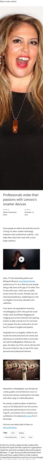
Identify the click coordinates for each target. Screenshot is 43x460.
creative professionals (11, 437)
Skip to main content (8, 1)
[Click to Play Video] (21, 259)
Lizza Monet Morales (27, 281)
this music (28, 416)
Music (30, 437)
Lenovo (23, 437)
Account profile (21, 452)
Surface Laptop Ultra (30, 445)
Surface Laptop (16, 445)
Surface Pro (4, 445)
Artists (13, 433)
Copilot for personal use (9, 450)
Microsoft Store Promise (27, 457)
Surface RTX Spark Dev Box (10, 447)
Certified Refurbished (8, 457)
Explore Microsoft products (30, 450)
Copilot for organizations (32, 447)
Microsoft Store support (9, 455)
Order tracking (32, 455)
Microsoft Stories (10, 427)
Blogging (21, 433)
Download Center (34, 452)
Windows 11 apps (7, 452)
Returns (22, 455)
